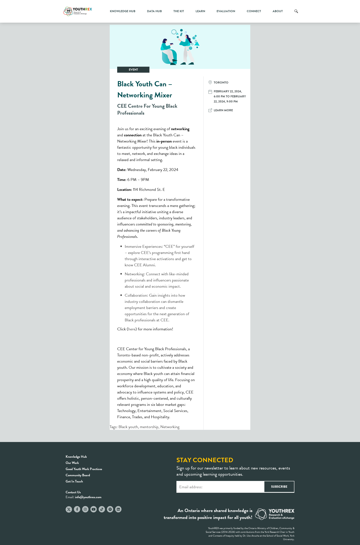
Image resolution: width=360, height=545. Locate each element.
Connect (254, 11)
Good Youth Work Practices (84, 468)
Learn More (223, 110)
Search (296, 14)
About (278, 11)
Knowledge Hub (122, 11)
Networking (169, 427)
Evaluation (226, 11)
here (131, 329)
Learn (200, 11)
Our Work (72, 462)
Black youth (128, 427)
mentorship (149, 427)
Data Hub (154, 11)
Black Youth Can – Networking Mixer (144, 89)
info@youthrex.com (88, 496)
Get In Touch (74, 481)
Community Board (78, 475)
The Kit (178, 11)
